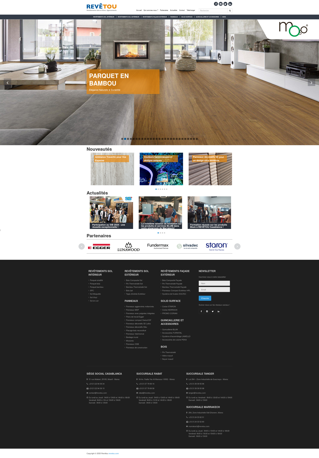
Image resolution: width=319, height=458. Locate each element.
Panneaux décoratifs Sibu (136, 327)
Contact (182, 10)
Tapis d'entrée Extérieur (135, 293)
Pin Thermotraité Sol (134, 283)
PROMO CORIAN (169, 313)
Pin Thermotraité (169, 352)
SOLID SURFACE (186, 17)
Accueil (139, 10)
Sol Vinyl (93, 297)
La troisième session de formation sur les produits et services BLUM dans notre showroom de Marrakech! (161, 225)
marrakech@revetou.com (199, 426)
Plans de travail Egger (135, 316)
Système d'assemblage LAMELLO (176, 336)
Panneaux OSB (132, 344)
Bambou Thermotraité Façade (174, 287)
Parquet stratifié (96, 280)
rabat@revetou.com (147, 392)
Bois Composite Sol (134, 280)
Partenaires (164, 10)
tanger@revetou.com (197, 392)
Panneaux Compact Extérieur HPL (176, 290)
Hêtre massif (167, 355)
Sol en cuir (94, 300)
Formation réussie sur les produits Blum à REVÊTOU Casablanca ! (208, 226)
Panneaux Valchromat (135, 333)
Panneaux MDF (132, 309)
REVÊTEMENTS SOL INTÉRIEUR (103, 17)
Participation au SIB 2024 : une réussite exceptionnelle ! (108, 226)
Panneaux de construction (136, 347)
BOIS (224, 17)
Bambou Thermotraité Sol (136, 287)
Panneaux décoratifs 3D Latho (138, 323)
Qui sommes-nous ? (151, 10)
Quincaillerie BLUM (170, 329)
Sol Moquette (95, 293)
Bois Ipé (129, 290)
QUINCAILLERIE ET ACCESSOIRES (207, 17)
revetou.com (114, 453)
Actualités (173, 10)
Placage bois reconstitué (136, 330)
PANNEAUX (174, 17)
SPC (92, 290)
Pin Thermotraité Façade (172, 283)
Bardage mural (132, 337)
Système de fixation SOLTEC (174, 293)
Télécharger (191, 10)
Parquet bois (95, 283)
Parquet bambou (96, 287)
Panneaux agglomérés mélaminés (140, 306)
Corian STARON (169, 306)
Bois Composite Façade (172, 280)
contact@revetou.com (98, 392)
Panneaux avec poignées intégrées (140, 313)
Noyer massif (167, 359)
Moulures (130, 340)
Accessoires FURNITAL (172, 332)
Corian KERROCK (169, 309)
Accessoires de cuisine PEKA (174, 339)
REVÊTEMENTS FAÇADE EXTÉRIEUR (155, 17)
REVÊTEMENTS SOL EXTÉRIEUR (128, 17)
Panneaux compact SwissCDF (138, 320)
